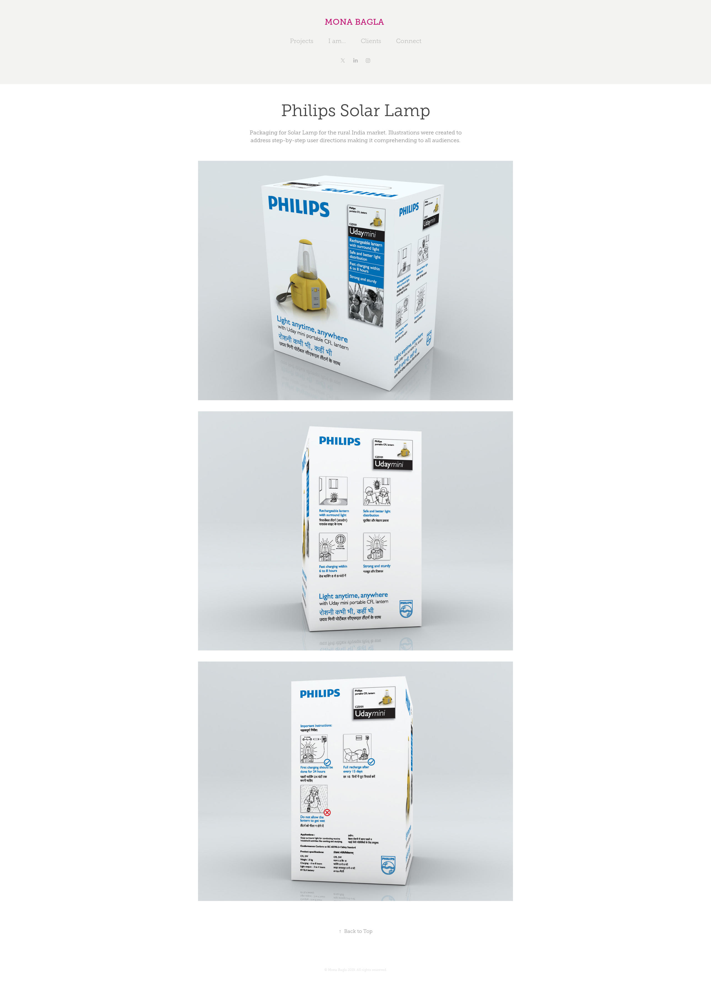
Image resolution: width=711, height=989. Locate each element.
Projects (301, 40)
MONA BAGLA (355, 22)
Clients (371, 40)
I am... (337, 40)
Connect (408, 40)
